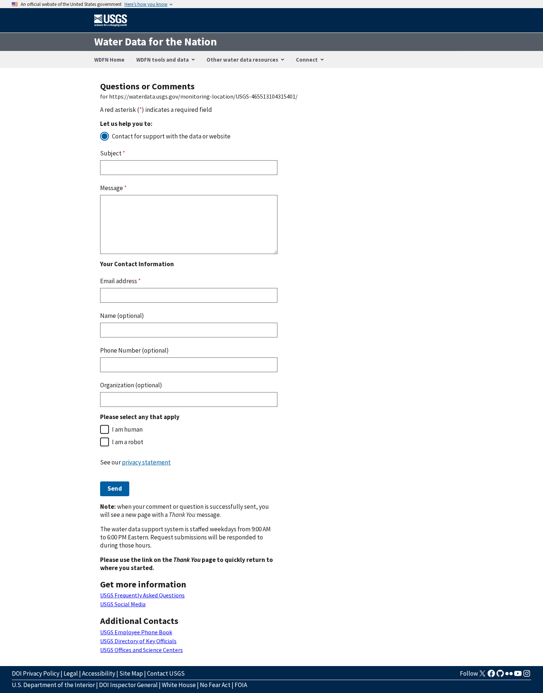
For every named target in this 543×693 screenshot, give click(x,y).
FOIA (241, 685)
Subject (112, 153)
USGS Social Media (123, 604)
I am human (127, 429)
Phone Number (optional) (134, 350)
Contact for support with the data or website (171, 136)
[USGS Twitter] (482, 676)
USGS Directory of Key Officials (138, 641)
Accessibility (98, 673)
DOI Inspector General (128, 685)
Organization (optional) (131, 385)
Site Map (131, 673)
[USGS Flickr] (509, 676)
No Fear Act (215, 685)
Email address (120, 281)
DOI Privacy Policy (35, 673)
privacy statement (146, 462)
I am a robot (127, 442)
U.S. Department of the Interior (53, 685)
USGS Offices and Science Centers (141, 649)
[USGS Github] (500, 676)
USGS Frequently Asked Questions (142, 595)
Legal (71, 673)
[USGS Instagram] (526, 676)
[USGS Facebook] (491, 676)
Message (113, 188)
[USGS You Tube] (517, 676)
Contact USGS (166, 673)
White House (179, 685)
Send (114, 488)
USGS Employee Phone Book (136, 632)
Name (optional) (122, 316)
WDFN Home (109, 59)
